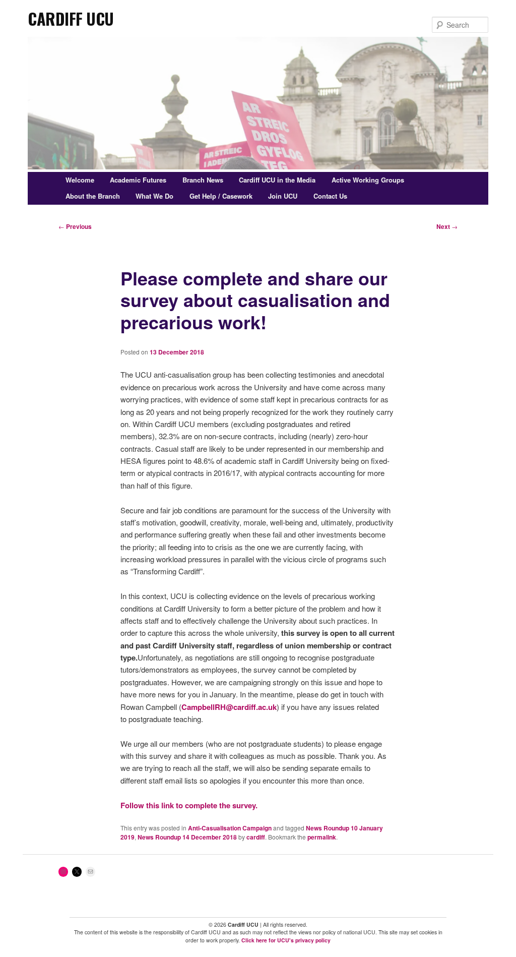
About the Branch (93, 196)
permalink (321, 837)
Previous (75, 226)
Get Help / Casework (220, 196)
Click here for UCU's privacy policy (286, 940)
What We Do (154, 196)
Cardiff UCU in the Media (277, 180)
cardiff (255, 837)
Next (447, 226)
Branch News (202, 180)
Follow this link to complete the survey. (188, 805)
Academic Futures (138, 180)
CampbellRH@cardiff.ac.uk (229, 706)
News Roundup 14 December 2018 (187, 837)
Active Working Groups (368, 180)
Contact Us (330, 196)
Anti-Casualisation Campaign (230, 827)
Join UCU (282, 196)
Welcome (80, 180)
